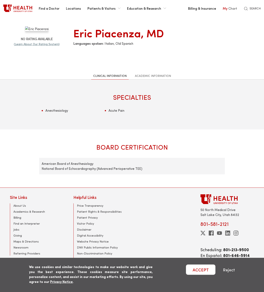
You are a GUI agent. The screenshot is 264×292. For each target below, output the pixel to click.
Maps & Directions (26, 241)
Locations (73, 8)
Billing (17, 217)
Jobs (16, 229)
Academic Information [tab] (153, 76)
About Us (19, 206)
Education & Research (144, 8)
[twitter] (202, 233)
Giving (17, 235)
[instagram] (235, 233)
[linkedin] (227, 233)
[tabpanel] (132, 133)
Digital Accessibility (90, 235)
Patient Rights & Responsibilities (99, 211)
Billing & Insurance (202, 8)
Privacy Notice (61, 281)
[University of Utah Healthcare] (227, 199)
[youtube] (219, 233)
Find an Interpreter (26, 223)
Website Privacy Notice (93, 241)
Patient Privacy (87, 217)
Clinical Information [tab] (110, 76)
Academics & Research (29, 211)
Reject (229, 269)
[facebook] (211, 233)
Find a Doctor (49, 8)
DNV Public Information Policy (97, 247)
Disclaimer (84, 229)
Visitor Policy (85, 223)
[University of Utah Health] (17, 8)
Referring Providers (26, 253)
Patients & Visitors (101, 8)
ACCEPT (201, 269)
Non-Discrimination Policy (94, 253)
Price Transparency (90, 206)
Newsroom (20, 247)
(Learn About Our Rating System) (37, 44)
